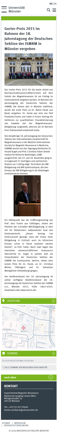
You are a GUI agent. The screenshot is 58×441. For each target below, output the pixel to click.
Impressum (20, 423)
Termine (12, 353)
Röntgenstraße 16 (13, 398)
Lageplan (13, 301)
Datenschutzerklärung (16, 425)
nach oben (10, 377)
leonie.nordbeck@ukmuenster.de (21, 410)
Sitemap (6, 423)
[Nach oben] (28, 433)
